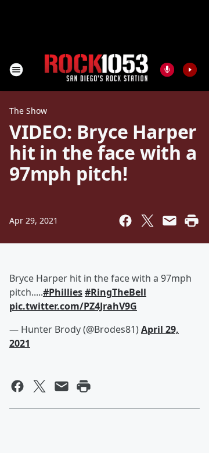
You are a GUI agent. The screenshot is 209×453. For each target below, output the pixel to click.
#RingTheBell (115, 292)
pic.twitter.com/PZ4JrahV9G (73, 306)
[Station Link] (96, 69)
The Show (28, 110)
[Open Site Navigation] (16, 70)
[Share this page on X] (147, 221)
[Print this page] (191, 221)
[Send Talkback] (167, 70)
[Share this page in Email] (169, 221)
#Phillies (62, 292)
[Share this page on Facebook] (125, 221)
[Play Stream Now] (190, 70)
